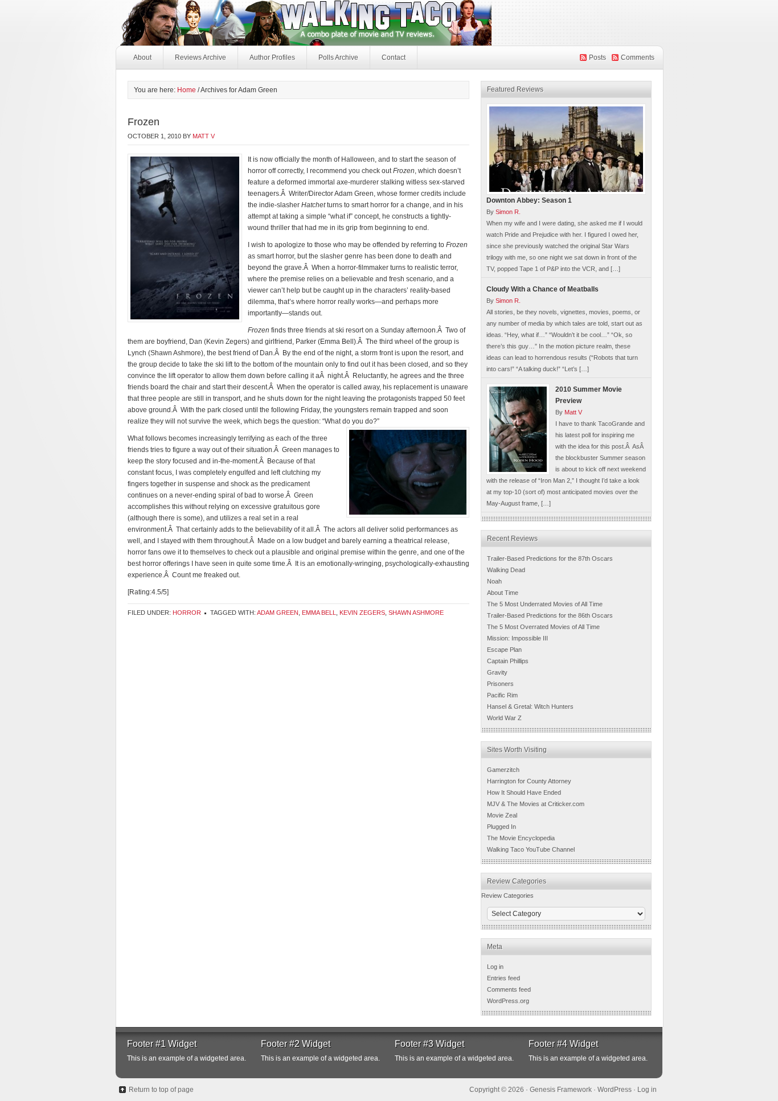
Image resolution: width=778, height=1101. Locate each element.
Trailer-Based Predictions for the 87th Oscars (550, 558)
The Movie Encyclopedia (521, 838)
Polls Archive (338, 57)
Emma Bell (319, 612)
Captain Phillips (508, 661)
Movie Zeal (502, 815)
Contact (394, 57)
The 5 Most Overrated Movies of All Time (543, 626)
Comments (637, 57)
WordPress (614, 1090)
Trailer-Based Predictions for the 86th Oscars (550, 615)
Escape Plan (504, 649)
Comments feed (509, 989)
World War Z (504, 717)
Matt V (204, 136)
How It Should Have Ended (524, 792)
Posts (597, 57)
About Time (502, 592)
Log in (495, 966)
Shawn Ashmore (416, 612)
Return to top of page (161, 1090)
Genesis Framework (561, 1090)
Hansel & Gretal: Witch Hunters (530, 706)
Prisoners (500, 683)
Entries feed (503, 978)
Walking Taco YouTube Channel (531, 849)
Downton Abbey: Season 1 (529, 200)
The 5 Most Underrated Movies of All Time (545, 604)
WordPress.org (508, 1000)
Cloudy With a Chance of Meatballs (542, 289)
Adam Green (277, 612)
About (142, 57)
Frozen (143, 122)
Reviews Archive (200, 57)
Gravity (497, 672)
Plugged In (501, 826)
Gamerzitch (503, 769)
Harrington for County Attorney (529, 781)
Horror (187, 612)
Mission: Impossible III (517, 638)
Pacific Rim (502, 695)
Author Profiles (272, 57)
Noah (494, 581)
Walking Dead (506, 569)
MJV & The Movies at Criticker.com (535, 803)
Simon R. (508, 211)
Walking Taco (389, 23)
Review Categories (507, 895)
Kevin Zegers (362, 612)
